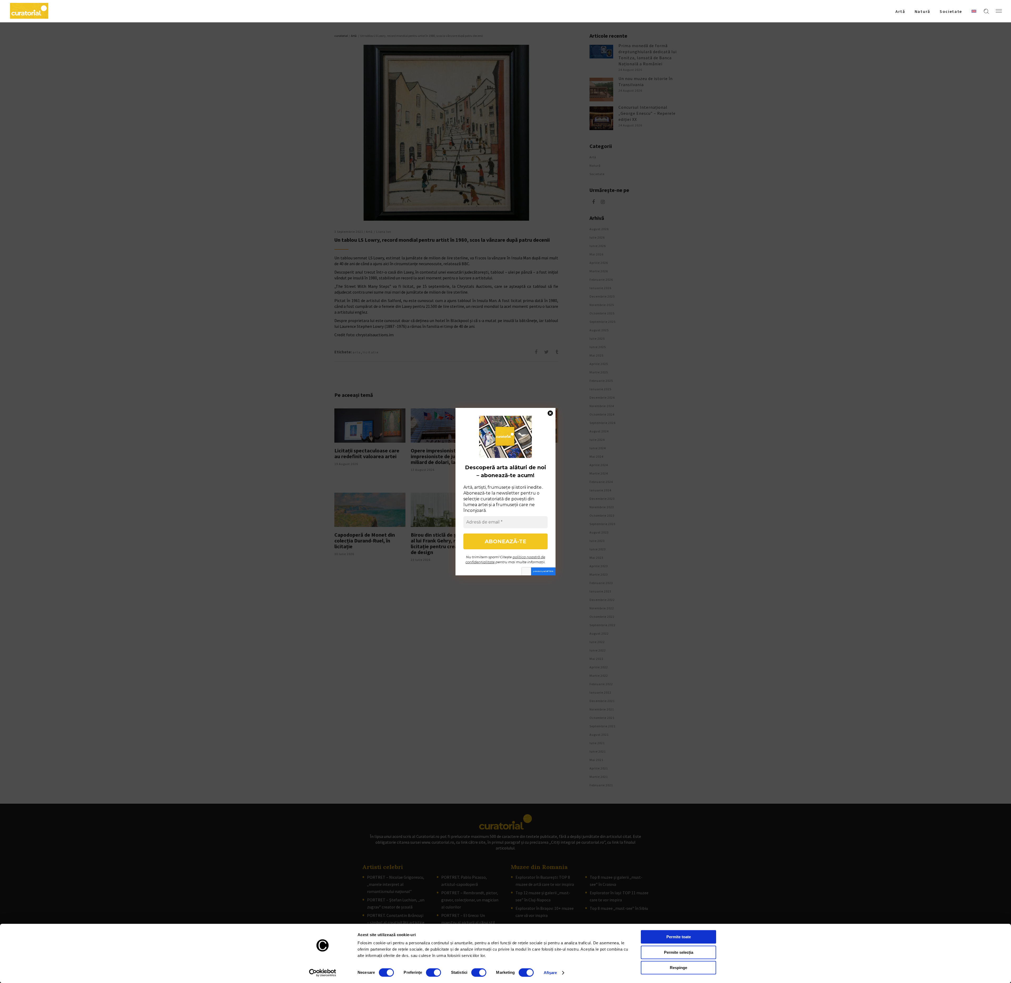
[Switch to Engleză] (974, 11)
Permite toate (678, 937)
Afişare (550, 972)
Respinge (678, 967)
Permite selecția (678, 952)
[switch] (433, 972)
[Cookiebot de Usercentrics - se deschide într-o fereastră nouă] (323, 973)
